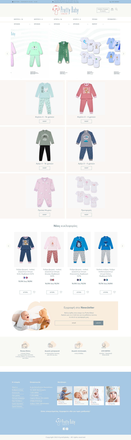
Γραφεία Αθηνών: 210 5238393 (39, 398)
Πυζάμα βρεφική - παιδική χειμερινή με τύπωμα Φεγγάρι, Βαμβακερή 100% (52, 273)
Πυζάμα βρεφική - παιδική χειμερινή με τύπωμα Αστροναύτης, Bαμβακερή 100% (79, 273)
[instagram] (67, 429)
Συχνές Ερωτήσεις (17, 403)
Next (123, 53)
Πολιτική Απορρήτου (18, 398)
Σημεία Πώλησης (17, 406)
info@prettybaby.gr (36, 401)
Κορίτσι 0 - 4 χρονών (38, 20)
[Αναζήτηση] (116, 9)
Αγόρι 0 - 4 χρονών (77, 20)
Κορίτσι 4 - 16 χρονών (18, 20)
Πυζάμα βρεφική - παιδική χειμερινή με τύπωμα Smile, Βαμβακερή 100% (25, 272)
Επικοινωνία (15, 392)
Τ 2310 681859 (34, 392)
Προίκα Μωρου (94, 20)
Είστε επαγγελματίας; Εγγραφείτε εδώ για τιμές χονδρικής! (65, 411)
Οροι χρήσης (16, 395)
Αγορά (25, 292)
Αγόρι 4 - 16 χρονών (58, 20)
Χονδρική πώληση (17, 390)
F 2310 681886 (34, 395)
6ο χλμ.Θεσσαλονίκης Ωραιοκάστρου (41, 387)
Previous (7, 53)
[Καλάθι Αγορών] (112, 9)
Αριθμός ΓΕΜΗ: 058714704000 (39, 403)
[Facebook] (64, 429)
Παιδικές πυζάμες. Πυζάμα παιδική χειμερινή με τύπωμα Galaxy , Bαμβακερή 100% (105, 273)
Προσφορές (112, 19)
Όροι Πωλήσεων (17, 401)
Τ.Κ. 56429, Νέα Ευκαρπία (38, 390)
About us (15, 387)
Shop (66, 74)
